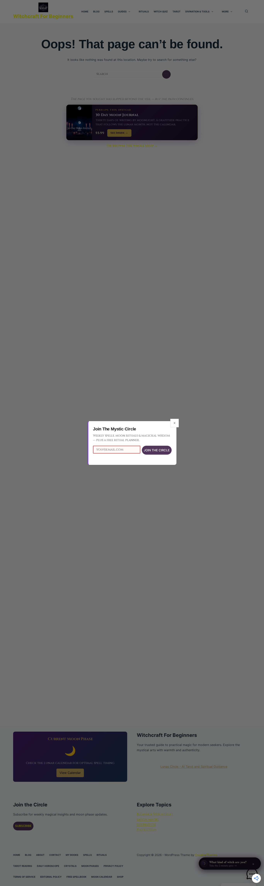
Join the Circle (157, 450)
